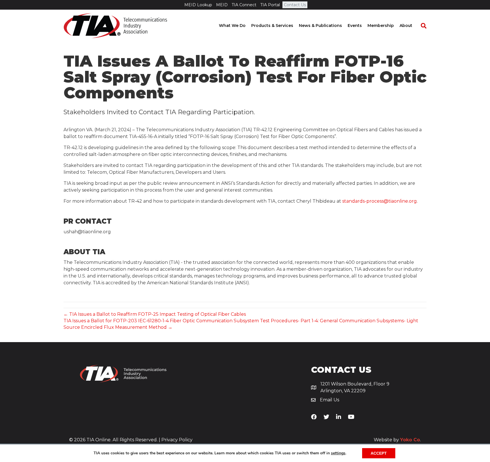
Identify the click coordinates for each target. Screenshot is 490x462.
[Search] (420, 25)
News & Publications (320, 25)
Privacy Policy (177, 439)
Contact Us (295, 4)
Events (355, 25)
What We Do (232, 25)
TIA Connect (244, 4)
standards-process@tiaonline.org (379, 201)
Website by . (397, 439)
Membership (381, 25)
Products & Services (272, 25)
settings (338, 453)
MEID (222, 4)
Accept (379, 453)
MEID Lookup (198, 4)
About (406, 25)
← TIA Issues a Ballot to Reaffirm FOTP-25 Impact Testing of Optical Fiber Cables (155, 314)
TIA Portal (270, 4)
